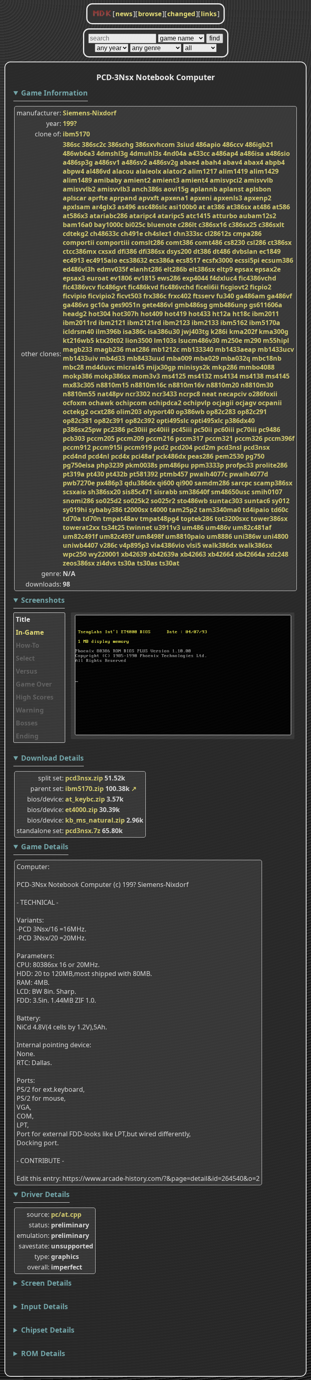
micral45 (131, 367)
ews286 (169, 278)
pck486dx (171, 456)
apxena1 (174, 197)
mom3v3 (146, 376)
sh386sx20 (104, 491)
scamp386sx (272, 482)
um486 (193, 527)
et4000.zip (81, 809)
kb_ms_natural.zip (95, 820)
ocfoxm (75, 402)
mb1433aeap (235, 349)
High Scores (34, 697)
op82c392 (140, 420)
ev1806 (121, 278)
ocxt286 (102, 411)
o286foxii (262, 393)
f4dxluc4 (223, 278)
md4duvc (100, 367)
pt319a (74, 474)
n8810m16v (186, 385)
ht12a (221, 313)
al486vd (98, 171)
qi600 (165, 482)
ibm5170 (76, 134)
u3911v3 (167, 527)
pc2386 (114, 429)
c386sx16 (212, 224)
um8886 (219, 536)
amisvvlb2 (79, 189)
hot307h (125, 313)
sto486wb (192, 500)
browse (150, 13)
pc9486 (269, 429)
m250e (231, 340)
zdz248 (277, 554)
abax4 (253, 162)
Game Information (54, 93)
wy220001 (103, 554)
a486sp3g (78, 162)
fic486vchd (177, 287)
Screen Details (46, 1283)
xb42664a (250, 554)
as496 (126, 206)
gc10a (99, 304)
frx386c (154, 295)
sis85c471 (137, 491)
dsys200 (179, 251)
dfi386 (127, 251)
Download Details (52, 758)
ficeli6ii (207, 287)
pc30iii (137, 429)
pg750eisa (79, 465)
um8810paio (185, 536)
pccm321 (219, 438)
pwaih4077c (209, 474)
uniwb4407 (80, 545)
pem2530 (229, 456)
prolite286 (271, 465)
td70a (72, 518)
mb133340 (197, 349)
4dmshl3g (112, 153)
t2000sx (136, 509)
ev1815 (145, 278)
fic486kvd (143, 287)
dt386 (202, 251)
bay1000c (109, 224)
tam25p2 (183, 509)
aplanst (231, 189)
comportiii (113, 242)
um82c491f (80, 536)
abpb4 (275, 162)
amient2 (137, 180)
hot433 (199, 313)
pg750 (254, 456)
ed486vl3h (79, 269)
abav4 (232, 162)
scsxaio (74, 491)
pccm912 (77, 447)
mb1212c (165, 349)
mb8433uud (146, 358)
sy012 (281, 500)
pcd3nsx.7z (82, 830)
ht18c (241, 313)
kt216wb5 (78, 340)
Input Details (44, 1306)
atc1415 (198, 215)
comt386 (179, 242)
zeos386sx (79, 563)
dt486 (221, 251)
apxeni (201, 197)
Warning (30, 710)
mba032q (235, 358)
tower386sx (269, 518)
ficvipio (74, 295)
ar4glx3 (104, 206)
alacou (123, 171)
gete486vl (157, 304)
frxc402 (179, 295)
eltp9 (225, 269)
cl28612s (217, 233)
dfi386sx (151, 251)
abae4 (189, 162)
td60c (279, 509)
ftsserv (204, 295)
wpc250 (75, 554)
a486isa (252, 153)
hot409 (152, 313)
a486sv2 (134, 162)
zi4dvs (106, 563)
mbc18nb (266, 358)
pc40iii (159, 429)
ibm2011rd (80, 322)
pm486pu (174, 465)
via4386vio (168, 545)
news (123, 13)
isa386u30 (164, 331)
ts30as (147, 563)
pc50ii (203, 429)
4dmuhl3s (146, 153)
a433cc (199, 153)
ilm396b (108, 331)
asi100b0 (183, 206)
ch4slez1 (158, 233)
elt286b (175, 269)
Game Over (34, 684)
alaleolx (148, 171)
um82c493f (116, 536)
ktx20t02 (110, 340)
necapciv (232, 393)
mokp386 (77, 376)
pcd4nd (74, 456)
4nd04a (175, 153)
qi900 (184, 482)
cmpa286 (247, 233)
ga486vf (279, 295)
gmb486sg (191, 304)
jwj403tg (195, 331)
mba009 (179, 358)
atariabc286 (108, 215)
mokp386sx (112, 376)
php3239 (110, 465)
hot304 (99, 313)
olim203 (129, 411)
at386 (216, 206)
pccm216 (160, 438)
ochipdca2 (165, 402)
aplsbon (258, 189)
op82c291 (252, 411)
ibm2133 (205, 322)
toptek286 (197, 518)
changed (181, 13)
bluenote (161, 224)
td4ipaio (256, 509)
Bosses (27, 723)
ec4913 (73, 260)
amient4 (194, 180)
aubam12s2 (257, 215)
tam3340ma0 (220, 509)
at (201, 206)
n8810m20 (222, 385)
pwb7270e (79, 482)
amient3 (165, 180)
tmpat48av (120, 518)
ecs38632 (133, 260)
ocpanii (270, 402)
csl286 (256, 242)
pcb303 (74, 438)
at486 (262, 206)
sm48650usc (230, 491)
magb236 (109, 349)
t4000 (158, 509)
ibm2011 (265, 313)
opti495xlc (206, 420)
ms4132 (199, 376)
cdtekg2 (75, 233)
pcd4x (120, 456)
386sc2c (94, 144)
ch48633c (104, 233)
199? (70, 123)
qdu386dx (140, 482)
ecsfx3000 (217, 260)
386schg (121, 144)
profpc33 (239, 465)
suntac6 (257, 500)
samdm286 (212, 482)
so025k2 (136, 500)
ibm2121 (112, 322)
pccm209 (130, 438)
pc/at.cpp (66, 1214)
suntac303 (226, 500)
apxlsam (76, 206)
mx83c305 (78, 385)
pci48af (142, 456)
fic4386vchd (257, 278)
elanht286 (146, 269)
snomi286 (78, 500)
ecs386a (161, 260)
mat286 (137, 349)
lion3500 (138, 340)
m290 (252, 340)
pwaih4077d (248, 474)
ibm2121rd (144, 322)
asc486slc (152, 206)
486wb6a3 (79, 153)
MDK (102, 14)
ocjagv (245, 402)
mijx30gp (161, 367)
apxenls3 (227, 197)
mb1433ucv (276, 349)
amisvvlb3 (113, 189)
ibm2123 (176, 322)
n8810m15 (112, 385)
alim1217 (202, 171)
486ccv (232, 144)
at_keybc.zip (85, 799)
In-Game (30, 632)
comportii (78, 242)
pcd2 (160, 447)
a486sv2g (163, 162)
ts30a (126, 563)
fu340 (225, 295)
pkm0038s (141, 465)
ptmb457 (174, 474)
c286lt (187, 224)
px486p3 (109, 482)
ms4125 (174, 376)
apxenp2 (257, 197)
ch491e (132, 233)
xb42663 (193, 554)
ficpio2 (260, 287)
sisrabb (165, 491)
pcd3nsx (256, 447)
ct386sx (280, 242)
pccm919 (138, 447)
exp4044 (195, 278)
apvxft (148, 197)
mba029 (206, 358)
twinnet (139, 527)
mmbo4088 (257, 367)
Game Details (44, 846)
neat (209, 393)
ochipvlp (197, 402)
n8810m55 (79, 393)
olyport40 (158, 411)
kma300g (273, 331)
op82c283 (221, 411)
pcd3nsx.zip (84, 778)
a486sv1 (107, 162)
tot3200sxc (232, 518)
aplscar (74, 197)
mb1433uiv (80, 358)
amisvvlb (258, 180)
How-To (27, 645)
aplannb (203, 189)
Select (25, 658)
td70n (92, 518)
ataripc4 (142, 215)
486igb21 (259, 144)
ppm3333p (207, 465)
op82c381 (77, 420)
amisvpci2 (226, 180)
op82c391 (109, 420)
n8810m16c (148, 385)
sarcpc (241, 482)
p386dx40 (240, 420)
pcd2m (204, 447)
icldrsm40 (78, 331)
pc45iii (181, 429)
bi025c (135, 224)
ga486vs (76, 304)
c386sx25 (242, 224)
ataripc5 (171, 215)
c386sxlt (271, 224)
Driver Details (45, 1194)
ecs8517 (188, 260)
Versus (26, 671)
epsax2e (268, 269)
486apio (208, 144)
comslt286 (147, 242)
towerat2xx (81, 527)
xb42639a (164, 554)
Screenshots (43, 600)
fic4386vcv (79, 287)
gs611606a (265, 304)
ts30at (169, 563)
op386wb (190, 411)
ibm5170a (264, 322)
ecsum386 (277, 260)
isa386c (134, 331)
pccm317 (189, 438)
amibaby (108, 180)
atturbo (224, 215)
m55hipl (276, 340)
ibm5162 (233, 322)
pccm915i (107, 447)
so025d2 (108, 500)
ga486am (250, 295)
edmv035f (112, 269)
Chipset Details (48, 1330)
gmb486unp (228, 304)
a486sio (278, 153)
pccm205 (101, 438)
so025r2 (163, 500)
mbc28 (73, 367)
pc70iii (246, 429)
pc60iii (224, 429)
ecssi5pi (247, 260)
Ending (27, 735)
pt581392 (143, 474)
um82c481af (251, 527)
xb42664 (221, 554)
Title (23, 619)
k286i (219, 331)
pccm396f (279, 438)
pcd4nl (98, 456)
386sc (71, 144)
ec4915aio (101, 260)
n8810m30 (257, 385)
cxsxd (107, 251)
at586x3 (75, 215)
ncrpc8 (189, 393)
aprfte (98, 197)
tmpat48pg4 (159, 518)
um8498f (150, 536)
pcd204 (181, 447)
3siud (185, 144)
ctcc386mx (79, 251)
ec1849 (270, 251)
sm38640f (194, 491)
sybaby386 (105, 509)
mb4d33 (112, 358)
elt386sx (202, 269)
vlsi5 (193, 545)
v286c (108, 545)
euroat (98, 278)
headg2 (75, 313)
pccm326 (248, 438)
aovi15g (176, 189)
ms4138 (251, 376)
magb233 (77, 349)
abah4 (211, 162)
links (209, 13)
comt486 (208, 242)
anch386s (147, 189)
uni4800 (275, 536)
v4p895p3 (134, 545)
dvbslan (245, 251)
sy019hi (75, 509)
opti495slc (172, 420)
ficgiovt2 (234, 287)
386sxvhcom (155, 144)
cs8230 (234, 242)
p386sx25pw (82, 429)
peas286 (200, 456)
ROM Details (43, 1353)
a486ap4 (224, 153)
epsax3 (74, 278)
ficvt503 (129, 295)
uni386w (247, 536)
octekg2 (75, 411)
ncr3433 (164, 393)
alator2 (174, 171)
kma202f (243, 331)
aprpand (123, 197)
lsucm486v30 (198, 340)
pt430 (95, 474)
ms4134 (225, 376)
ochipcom (131, 402)
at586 (281, 206)
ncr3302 (137, 393)
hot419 (175, 313)
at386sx (238, 206)
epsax (243, 269)
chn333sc (188, 233)
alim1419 (233, 171)
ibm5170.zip (84, 788)
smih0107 (266, 491)
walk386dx (219, 545)
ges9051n (126, 304)
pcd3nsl (229, 447)
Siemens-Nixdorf (89, 112)
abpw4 (73, 171)
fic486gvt (111, 287)
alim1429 (264, 171)
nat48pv (110, 393)
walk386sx (255, 545)
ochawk (101, 402)
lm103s (165, 340)
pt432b (117, 474)
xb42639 (134, 554)
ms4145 (277, 376)
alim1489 (77, 180)
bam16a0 (77, 224)
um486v (218, 527)
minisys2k (193, 367)
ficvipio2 (101, 295)
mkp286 (224, 367)
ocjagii (223, 402)
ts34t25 (113, 527)
